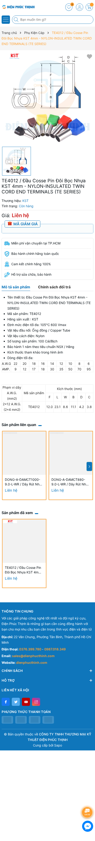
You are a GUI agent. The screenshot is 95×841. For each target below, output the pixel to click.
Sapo (58, 745)
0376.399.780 (30, 649)
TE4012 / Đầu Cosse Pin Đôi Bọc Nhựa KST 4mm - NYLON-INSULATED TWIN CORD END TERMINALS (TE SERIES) (24, 570)
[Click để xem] (47, 98)
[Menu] (6, 19)
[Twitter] (16, 702)
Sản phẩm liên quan (19, 424)
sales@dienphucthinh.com (33, 656)
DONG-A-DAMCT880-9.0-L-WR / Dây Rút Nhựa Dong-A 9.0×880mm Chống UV (70, 482)
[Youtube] (26, 702)
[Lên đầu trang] (88, 800)
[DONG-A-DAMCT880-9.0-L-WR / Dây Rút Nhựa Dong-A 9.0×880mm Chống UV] (70, 453)
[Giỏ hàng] (89, 7)
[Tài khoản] (79, 7)
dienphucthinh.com (31, 662)
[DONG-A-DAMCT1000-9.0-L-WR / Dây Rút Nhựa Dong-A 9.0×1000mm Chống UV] (24, 453)
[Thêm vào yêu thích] (89, 56)
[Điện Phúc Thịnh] (17, 7)
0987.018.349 (55, 649)
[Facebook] (6, 702)
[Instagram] (36, 702)
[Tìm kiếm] (16, 19)
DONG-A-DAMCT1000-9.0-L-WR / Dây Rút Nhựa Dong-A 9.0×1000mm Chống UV (24, 482)
